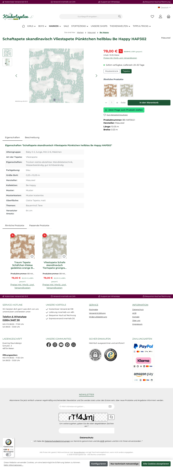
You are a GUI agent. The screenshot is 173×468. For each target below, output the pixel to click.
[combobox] (88, 16)
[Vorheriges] (16, 76)
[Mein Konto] (160, 16)
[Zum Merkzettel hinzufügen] (32, 256)
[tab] (12, 137)
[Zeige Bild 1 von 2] (54, 100)
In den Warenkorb (149, 102)
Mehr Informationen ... (13, 465)
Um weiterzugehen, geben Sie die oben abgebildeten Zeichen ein (86, 424)
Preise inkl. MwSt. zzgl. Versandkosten (120, 58)
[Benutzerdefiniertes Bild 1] (110, 355)
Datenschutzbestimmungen (57, 441)
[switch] (8, 454)
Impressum (137, 324)
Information (140, 305)
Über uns (136, 320)
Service (93, 305)
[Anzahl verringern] (106, 102)
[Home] (23, 26)
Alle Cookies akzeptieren (156, 464)
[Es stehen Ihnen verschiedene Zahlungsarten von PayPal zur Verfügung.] (143, 348)
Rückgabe (93, 309)
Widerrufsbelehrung (98, 317)
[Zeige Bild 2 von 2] (58, 100)
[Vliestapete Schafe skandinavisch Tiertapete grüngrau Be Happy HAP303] (127, 90)
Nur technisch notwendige (125, 464)
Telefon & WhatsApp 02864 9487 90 (14, 318)
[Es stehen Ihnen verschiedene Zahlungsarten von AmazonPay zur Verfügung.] (143, 376)
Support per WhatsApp (110, 2)
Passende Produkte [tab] (39, 225)
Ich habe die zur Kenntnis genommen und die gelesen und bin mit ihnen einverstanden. (88, 441)
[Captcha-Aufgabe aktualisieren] (111, 417)
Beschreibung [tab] (32, 137)
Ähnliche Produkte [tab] (14, 225)
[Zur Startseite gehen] (18, 16)
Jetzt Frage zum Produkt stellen (125, 110)
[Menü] (12, 439)
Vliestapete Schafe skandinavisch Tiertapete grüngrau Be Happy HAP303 (54, 265)
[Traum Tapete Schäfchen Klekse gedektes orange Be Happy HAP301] (110, 90)
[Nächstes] (96, 76)
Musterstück (111, 71)
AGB (134, 313)
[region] (50, 75)
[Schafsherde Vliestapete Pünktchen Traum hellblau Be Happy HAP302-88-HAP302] (56, 75)
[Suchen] (120, 16)
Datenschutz (138, 309)
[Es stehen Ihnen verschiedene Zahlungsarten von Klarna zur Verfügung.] (143, 362)
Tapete (126, 71)
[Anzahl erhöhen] (117, 102)
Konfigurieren (98, 464)
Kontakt (135, 317)
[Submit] (110, 406)
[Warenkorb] (167, 16)
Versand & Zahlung (97, 313)
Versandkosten (79, 452)
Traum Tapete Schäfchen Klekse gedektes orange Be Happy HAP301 (22, 265)
